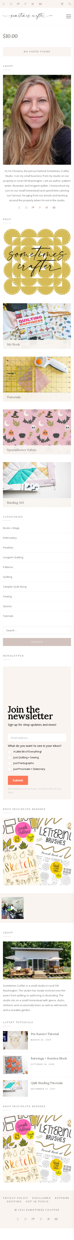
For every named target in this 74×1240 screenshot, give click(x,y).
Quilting (7, 577)
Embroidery (10, 537)
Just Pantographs (23, 763)
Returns (62, 1198)
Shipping (14, 1201)
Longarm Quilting (13, 557)
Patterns (8, 567)
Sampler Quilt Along (14, 586)
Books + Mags (11, 528)
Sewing (7, 596)
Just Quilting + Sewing (26, 757)
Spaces (7, 606)
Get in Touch (37, 1201)
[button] (37, 757)
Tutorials (8, 616)
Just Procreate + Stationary (29, 769)
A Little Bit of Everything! (27, 751)
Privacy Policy (15, 1198)
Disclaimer (41, 1198)
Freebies (8, 547)
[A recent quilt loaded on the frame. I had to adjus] (13, 908)
